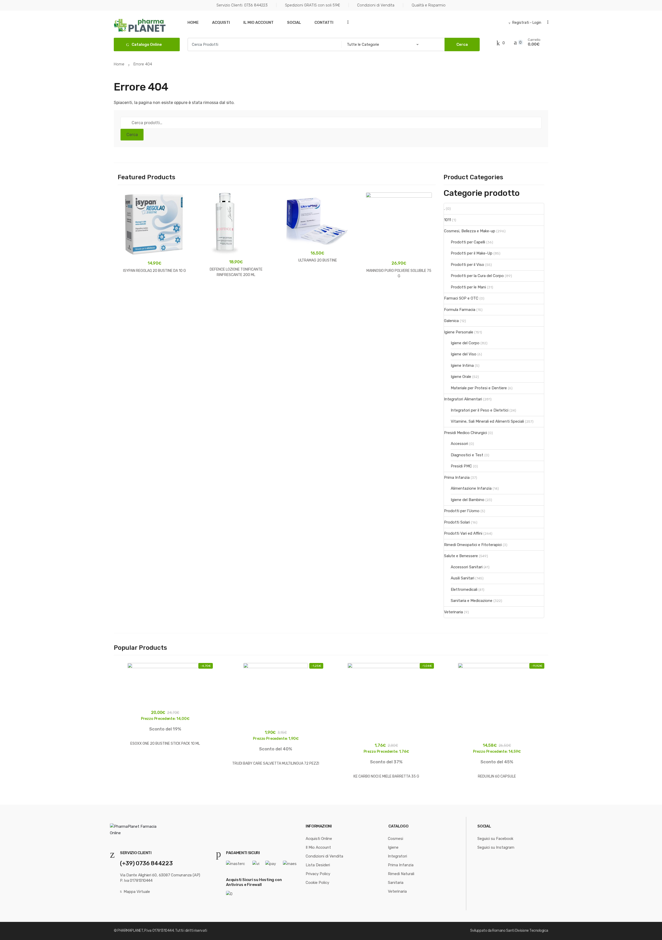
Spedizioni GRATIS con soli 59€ (312, 5)
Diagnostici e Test (467, 455)
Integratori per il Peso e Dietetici (479, 410)
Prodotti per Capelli (468, 242)
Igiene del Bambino (467, 499)
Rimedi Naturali (401, 873)
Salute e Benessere (461, 556)
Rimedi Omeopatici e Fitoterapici (473, 544)
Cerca (132, 134)
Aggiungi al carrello (154, 287)
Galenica (451, 320)
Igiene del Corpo (465, 343)
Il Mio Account (258, 22)
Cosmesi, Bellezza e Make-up (469, 231)
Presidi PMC (461, 466)
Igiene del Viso (463, 354)
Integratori (397, 856)
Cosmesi (395, 838)
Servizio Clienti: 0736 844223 (242, 5)
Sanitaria (395, 882)
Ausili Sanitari (462, 578)
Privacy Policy (318, 873)
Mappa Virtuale (137, 891)
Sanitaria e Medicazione (471, 600)
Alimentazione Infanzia (471, 488)
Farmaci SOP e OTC (461, 298)
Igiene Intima (462, 365)
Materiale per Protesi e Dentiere (479, 388)
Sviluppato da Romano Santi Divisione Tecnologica (509, 930)
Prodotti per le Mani (468, 287)
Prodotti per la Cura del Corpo (477, 275)
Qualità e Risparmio (429, 5)
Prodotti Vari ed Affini (463, 533)
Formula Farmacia (459, 309)
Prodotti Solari (457, 522)
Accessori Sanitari (467, 567)
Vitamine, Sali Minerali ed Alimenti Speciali (487, 421)
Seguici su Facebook (495, 838)
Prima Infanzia (457, 477)
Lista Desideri (318, 865)
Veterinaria (453, 612)
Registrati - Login (526, 22)
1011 (447, 220)
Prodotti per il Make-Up (471, 253)
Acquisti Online (319, 838)
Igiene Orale (461, 376)
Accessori (459, 443)
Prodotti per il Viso (467, 264)
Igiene (393, 847)
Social (294, 22)
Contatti (323, 22)
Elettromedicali (464, 589)
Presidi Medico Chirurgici (465, 432)
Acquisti (221, 22)
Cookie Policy (317, 882)
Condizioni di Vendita (375, 5)
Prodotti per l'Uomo (461, 511)
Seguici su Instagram (495, 847)
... (346, 22)
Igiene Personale (458, 332)
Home (193, 22)
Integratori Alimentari (463, 399)
